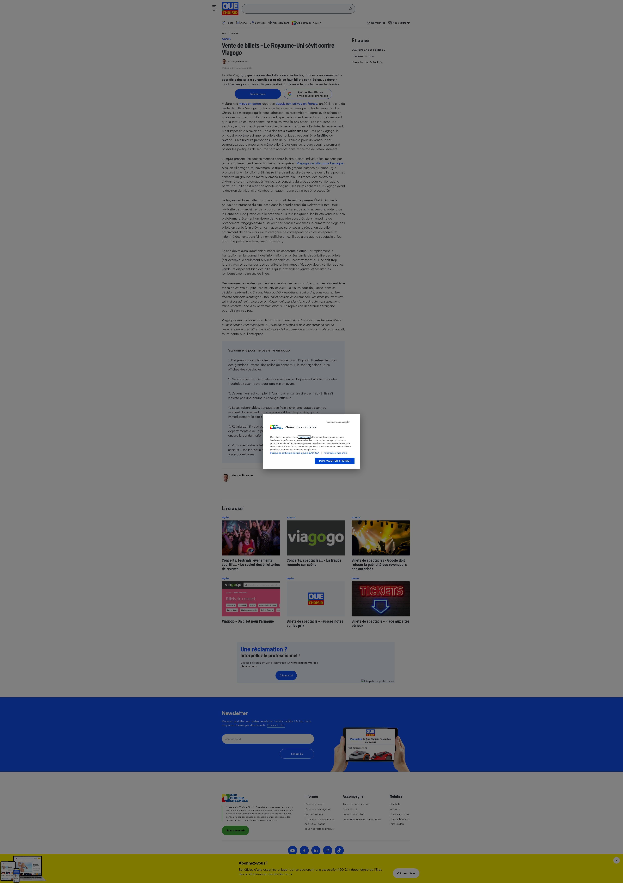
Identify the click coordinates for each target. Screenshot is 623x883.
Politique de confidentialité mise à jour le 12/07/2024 (294, 453)
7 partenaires (304, 437)
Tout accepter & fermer (334, 460)
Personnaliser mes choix (335, 453)
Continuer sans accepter (338, 422)
